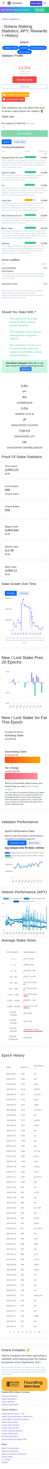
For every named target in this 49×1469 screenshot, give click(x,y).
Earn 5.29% (39, 10)
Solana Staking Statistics (12, 1430)
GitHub (5, 1462)
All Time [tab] (11, 593)
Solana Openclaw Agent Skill (14, 1439)
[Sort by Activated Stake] (35, 1069)
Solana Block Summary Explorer (15, 1419)
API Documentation (10, 1436)
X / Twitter (6, 1459)
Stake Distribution (38, 48)
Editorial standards (10, 1451)
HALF (28, 123)
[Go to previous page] (6, 1332)
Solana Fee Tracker (10, 1422)
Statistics (23, 48)
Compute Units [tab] (17, 842)
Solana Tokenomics (10, 1433)
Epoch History (24, 52)
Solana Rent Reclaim (10, 1425)
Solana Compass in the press (14, 1454)
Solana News (7, 1456)
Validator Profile (10, 48)
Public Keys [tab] (19, 141)
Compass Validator (10, 1396)
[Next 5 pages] (35, 1332)
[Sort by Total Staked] (36, 952)
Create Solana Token (10, 1428)
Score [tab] (6, 141)
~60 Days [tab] (23, 593)
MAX (33, 123)
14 (39, 1332)
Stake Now (26, 369)
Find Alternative (24, 79)
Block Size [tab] (34, 842)
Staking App (24, 86)
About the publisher (10, 1448)
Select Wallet (36, 3)
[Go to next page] (43, 1332)
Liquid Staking (8, 1401)
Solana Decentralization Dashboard (17, 1416)
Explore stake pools (10, 1404)
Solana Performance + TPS (13, 1413)
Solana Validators (10, 19)
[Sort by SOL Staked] (18, 952)
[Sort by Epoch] (27, 1067)
